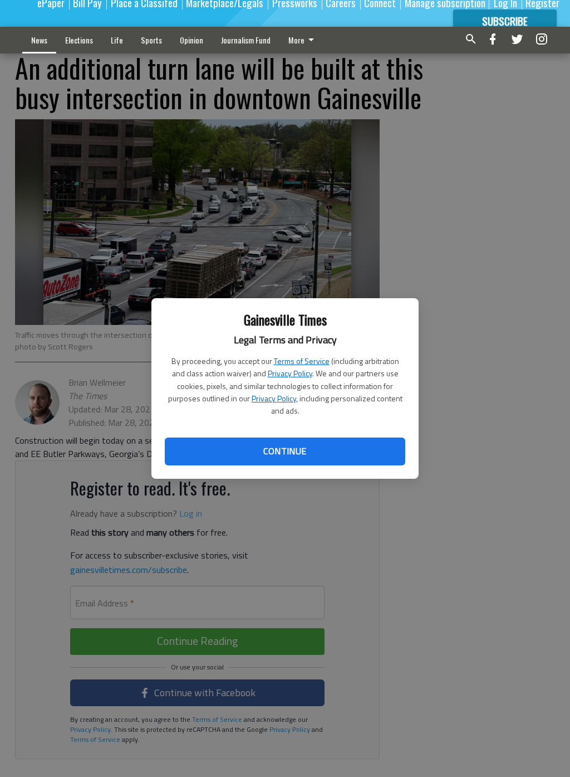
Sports (151, 40)
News (39, 40)
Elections (79, 40)
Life (117, 40)
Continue (284, 451)
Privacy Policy (290, 373)
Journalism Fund (246, 40)
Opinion (191, 40)
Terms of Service (302, 361)
